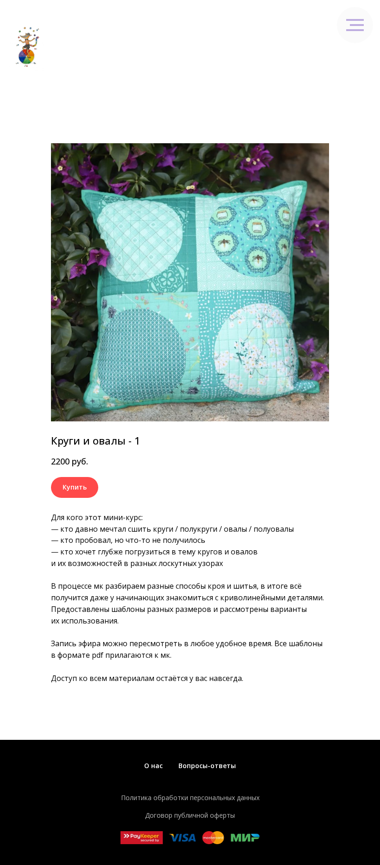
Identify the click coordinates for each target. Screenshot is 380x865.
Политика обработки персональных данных (190, 797)
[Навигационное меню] (364, 47)
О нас (153, 765)
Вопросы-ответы (207, 765)
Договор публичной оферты (190, 815)
